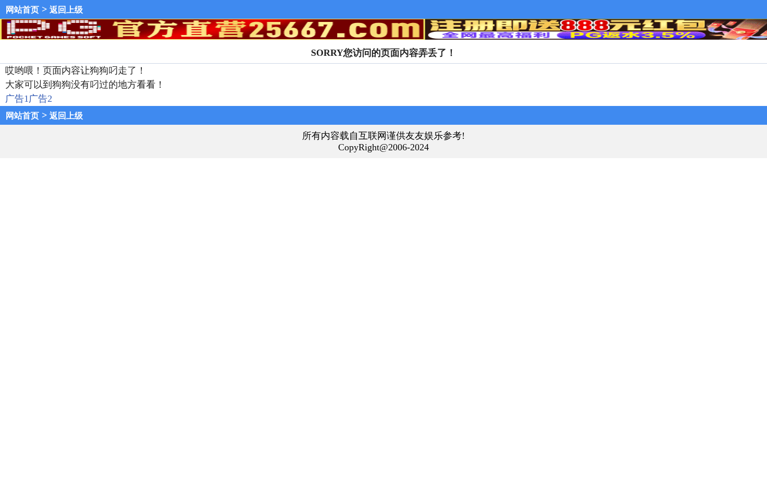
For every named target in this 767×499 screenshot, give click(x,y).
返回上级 (66, 9)
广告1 (17, 98)
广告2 (40, 98)
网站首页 (22, 9)
